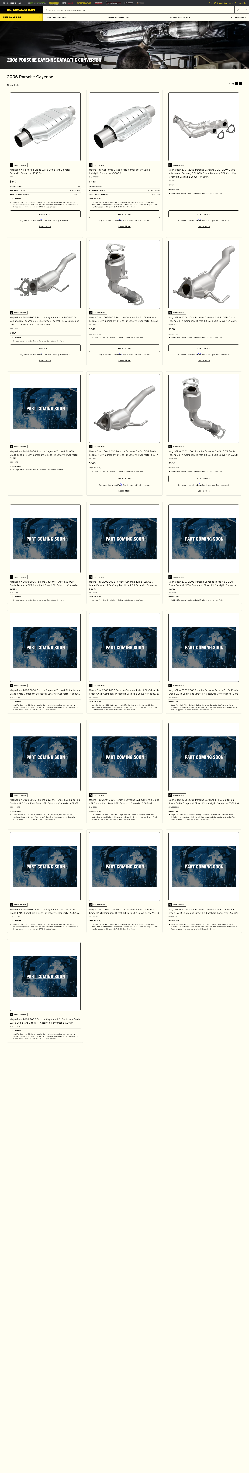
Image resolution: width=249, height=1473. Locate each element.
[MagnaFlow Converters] (54, 3)
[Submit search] (46, 10)
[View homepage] (21, 10)
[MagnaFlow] (84, 3)
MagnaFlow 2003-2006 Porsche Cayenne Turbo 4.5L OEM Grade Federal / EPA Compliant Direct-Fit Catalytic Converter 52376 (123, 585)
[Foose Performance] (140, 3)
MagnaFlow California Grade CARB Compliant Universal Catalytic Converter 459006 (40, 171)
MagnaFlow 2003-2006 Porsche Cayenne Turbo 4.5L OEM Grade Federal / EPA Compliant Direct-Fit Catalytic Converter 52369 (44, 585)
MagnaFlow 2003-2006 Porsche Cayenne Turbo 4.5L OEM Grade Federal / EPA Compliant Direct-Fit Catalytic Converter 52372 (44, 455)
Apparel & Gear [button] (238, 17)
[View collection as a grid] (236, 83)
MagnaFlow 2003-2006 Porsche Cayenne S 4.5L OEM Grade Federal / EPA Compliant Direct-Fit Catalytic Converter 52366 (123, 319)
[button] (245, 10)
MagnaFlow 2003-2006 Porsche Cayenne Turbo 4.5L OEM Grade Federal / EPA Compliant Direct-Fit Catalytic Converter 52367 (202, 585)
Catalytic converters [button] (118, 17)
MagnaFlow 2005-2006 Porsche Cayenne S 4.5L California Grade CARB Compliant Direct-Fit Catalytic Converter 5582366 (203, 802)
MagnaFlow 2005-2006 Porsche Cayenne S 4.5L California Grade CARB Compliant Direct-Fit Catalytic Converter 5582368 (45, 911)
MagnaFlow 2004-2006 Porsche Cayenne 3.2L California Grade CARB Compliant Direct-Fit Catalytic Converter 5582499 (124, 802)
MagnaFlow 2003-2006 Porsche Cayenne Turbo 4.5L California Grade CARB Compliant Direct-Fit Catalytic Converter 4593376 (203, 692)
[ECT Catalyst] (37, 3)
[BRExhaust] (67, 3)
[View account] (238, 10)
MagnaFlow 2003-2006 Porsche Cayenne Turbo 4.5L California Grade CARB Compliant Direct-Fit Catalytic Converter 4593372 (45, 802)
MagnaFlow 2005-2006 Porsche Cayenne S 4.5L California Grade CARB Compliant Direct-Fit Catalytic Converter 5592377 (203, 911)
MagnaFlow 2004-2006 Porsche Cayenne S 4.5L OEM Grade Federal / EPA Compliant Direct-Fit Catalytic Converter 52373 (202, 319)
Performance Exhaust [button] (56, 17)
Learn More (60, 226)
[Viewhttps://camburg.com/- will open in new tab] (113, 3)
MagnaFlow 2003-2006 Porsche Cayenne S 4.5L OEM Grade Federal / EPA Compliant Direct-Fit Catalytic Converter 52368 (203, 453)
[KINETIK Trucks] (128, 3)
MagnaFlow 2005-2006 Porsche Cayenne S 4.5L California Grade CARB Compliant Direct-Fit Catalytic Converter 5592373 (124, 911)
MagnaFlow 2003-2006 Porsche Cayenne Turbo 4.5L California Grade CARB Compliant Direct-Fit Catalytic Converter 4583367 (124, 692)
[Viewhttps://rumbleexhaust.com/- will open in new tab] (98, 3)
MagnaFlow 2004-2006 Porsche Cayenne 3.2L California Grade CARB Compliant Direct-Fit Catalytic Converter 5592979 (45, 1021)
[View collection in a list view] (240, 83)
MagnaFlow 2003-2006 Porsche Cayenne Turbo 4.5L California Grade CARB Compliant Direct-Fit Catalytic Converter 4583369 (45, 692)
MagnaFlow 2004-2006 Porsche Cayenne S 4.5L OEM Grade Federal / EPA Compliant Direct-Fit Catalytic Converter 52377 (123, 453)
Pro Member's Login (12, 3)
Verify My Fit (45, 214)
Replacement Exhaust (180, 17)
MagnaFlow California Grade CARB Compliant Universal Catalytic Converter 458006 (119, 171)
